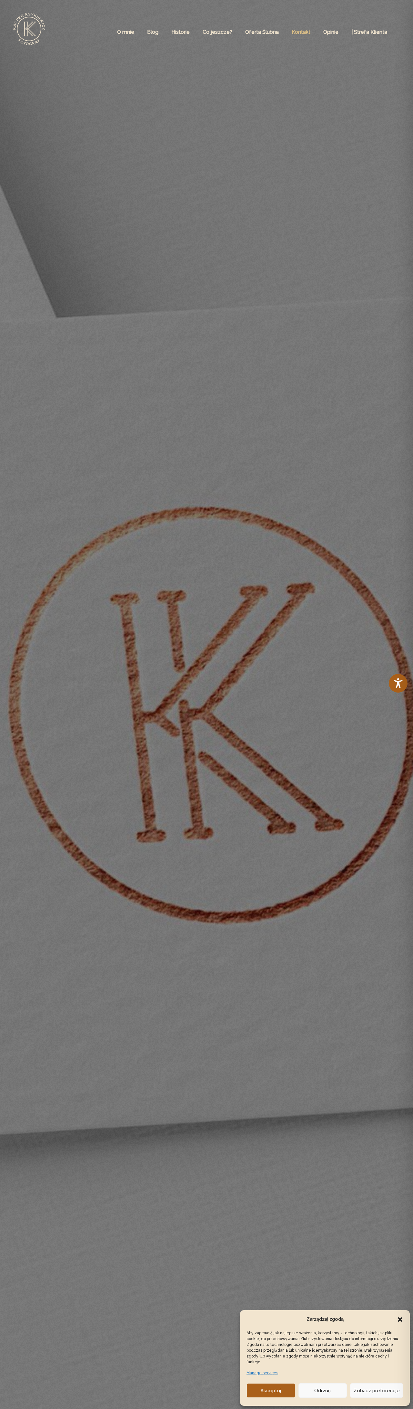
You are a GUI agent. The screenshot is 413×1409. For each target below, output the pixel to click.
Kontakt (301, 32)
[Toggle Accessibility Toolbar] (398, 686)
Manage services (262, 1373)
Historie (180, 32)
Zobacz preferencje (377, 1391)
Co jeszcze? (217, 32)
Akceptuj (270, 1391)
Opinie (330, 32)
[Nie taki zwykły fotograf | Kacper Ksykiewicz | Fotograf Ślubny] (29, 31)
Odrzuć (322, 1391)
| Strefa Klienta (369, 32)
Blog (152, 32)
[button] (400, 1319)
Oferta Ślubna (262, 32)
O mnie (125, 32)
